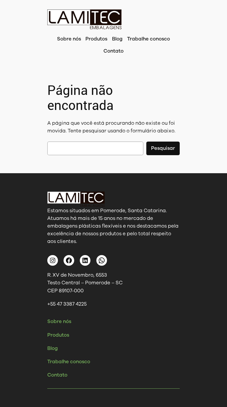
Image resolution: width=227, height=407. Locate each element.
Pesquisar (163, 148)
